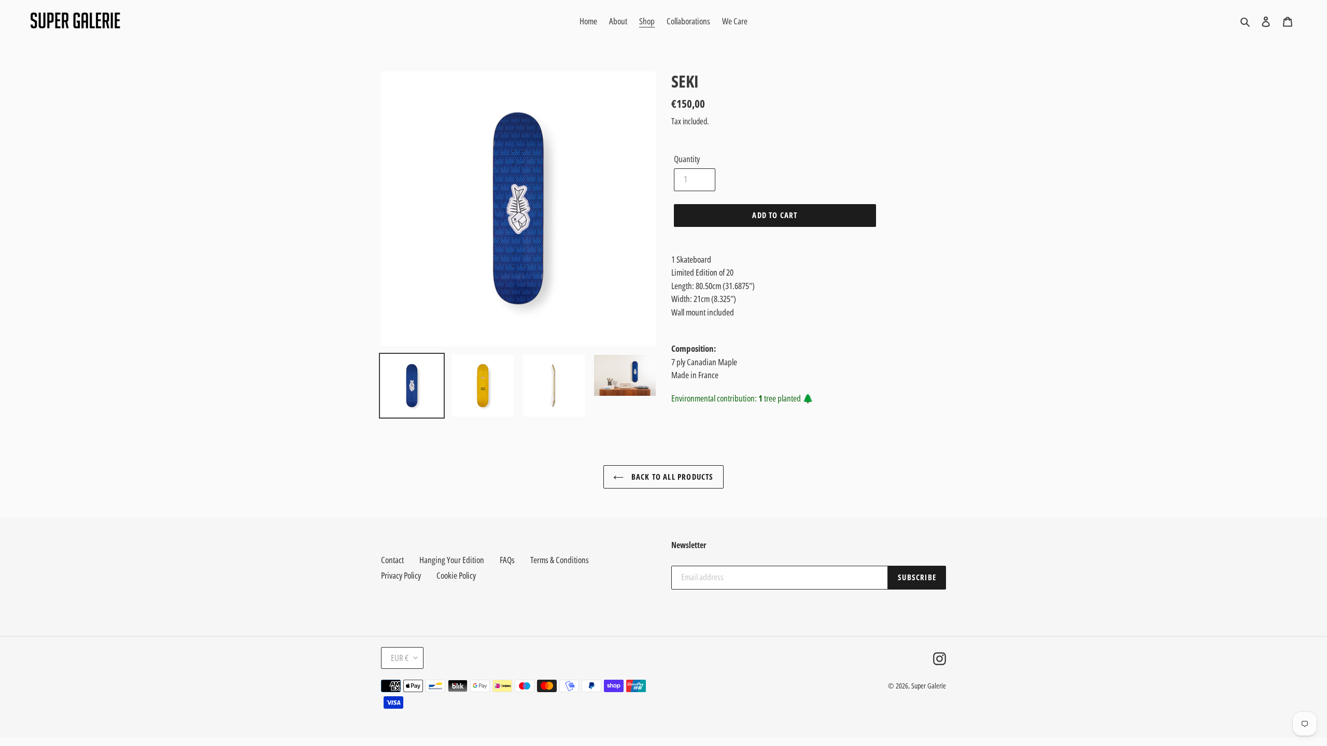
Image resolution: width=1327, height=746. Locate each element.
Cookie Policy (456, 575)
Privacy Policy (401, 575)
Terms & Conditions (559, 560)
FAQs (507, 560)
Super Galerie (928, 686)
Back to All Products (671, 476)
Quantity (687, 159)
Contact (392, 560)
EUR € (399, 658)
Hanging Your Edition (451, 560)
